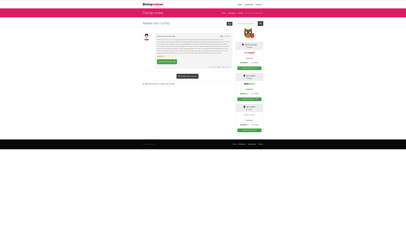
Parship (240, 13)
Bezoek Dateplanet (248, 99)
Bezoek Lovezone (248, 68)
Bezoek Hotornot (248, 130)
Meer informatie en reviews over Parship (160, 84)
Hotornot (249, 120)
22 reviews (255, 94)
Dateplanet (249, 89)
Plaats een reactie (189, 76)
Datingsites (249, 5)
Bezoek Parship (165, 61)
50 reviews (255, 63)
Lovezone (249, 58)
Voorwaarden (252, 144)
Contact (259, 5)
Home (240, 5)
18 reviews (255, 125)
